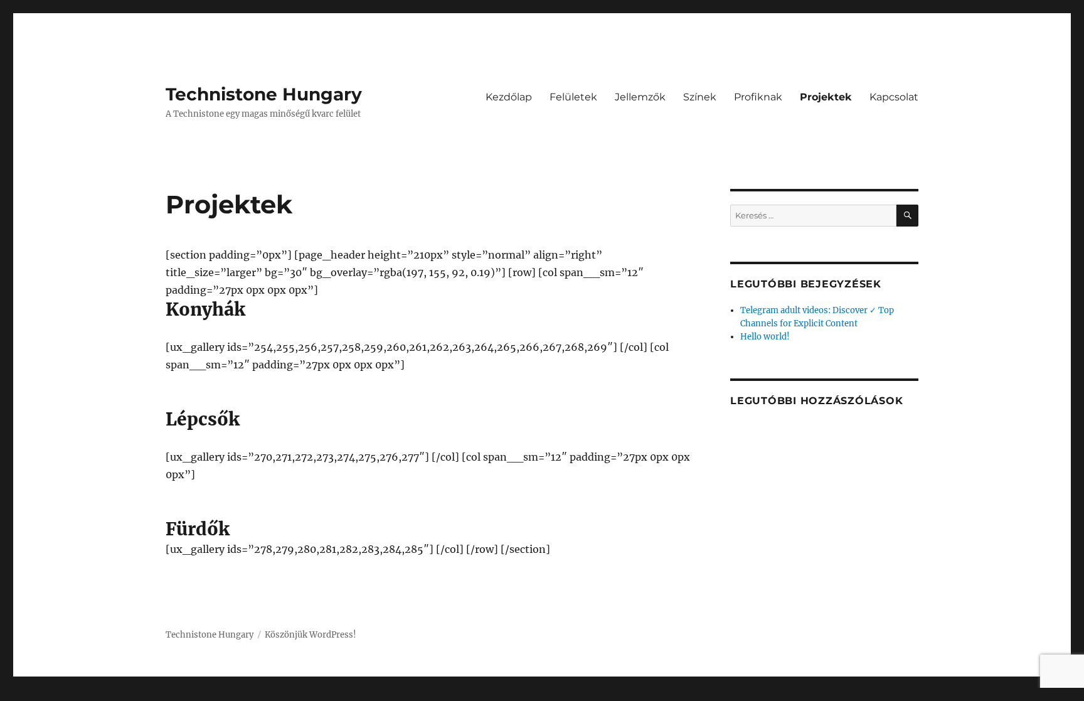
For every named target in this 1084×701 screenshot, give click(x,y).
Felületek (573, 97)
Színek (699, 97)
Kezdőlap (509, 97)
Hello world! (765, 336)
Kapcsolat (893, 97)
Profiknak (758, 97)
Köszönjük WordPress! (310, 634)
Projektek (826, 97)
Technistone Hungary (264, 94)
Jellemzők (640, 97)
